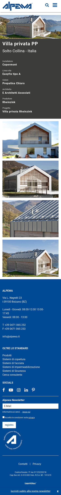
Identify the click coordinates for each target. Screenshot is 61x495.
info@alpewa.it (11, 336)
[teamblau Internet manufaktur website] (30, 482)
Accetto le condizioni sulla (20, 417)
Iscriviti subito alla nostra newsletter (30, 491)
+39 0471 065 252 (15, 324)
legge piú (26, 412)
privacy (31, 417)
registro (9, 424)
